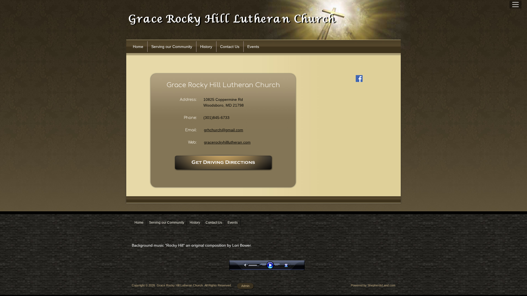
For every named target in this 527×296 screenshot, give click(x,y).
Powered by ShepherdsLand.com (373, 285)
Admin (245, 286)
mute (246, 265)
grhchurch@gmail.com (223, 130)
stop (291, 265)
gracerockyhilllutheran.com (227, 142)
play (271, 265)
